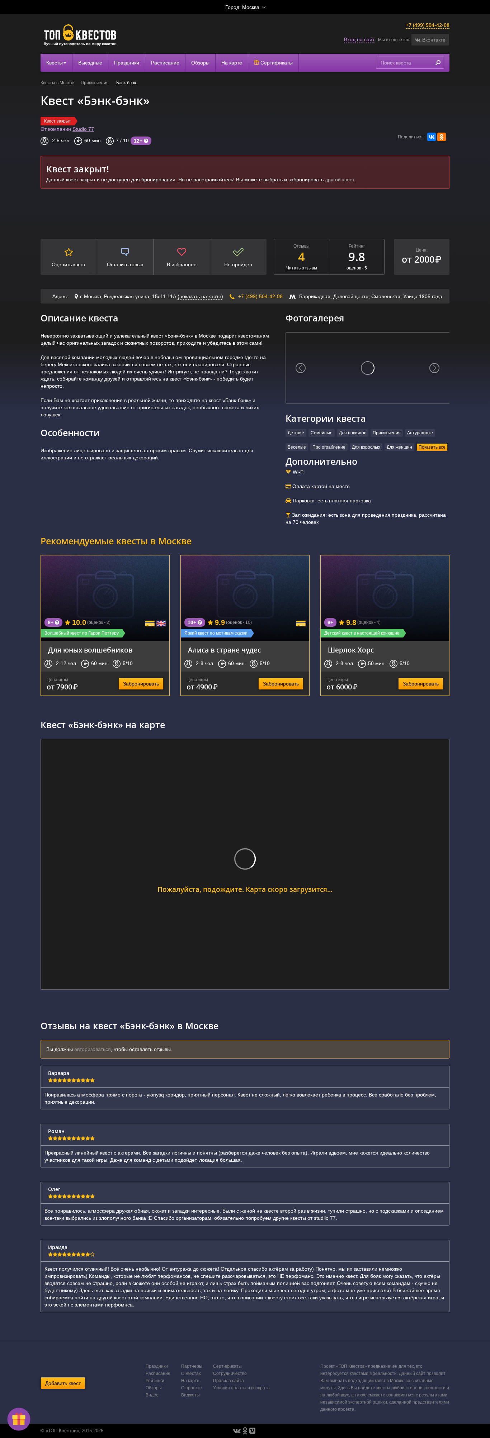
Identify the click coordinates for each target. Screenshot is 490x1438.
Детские (296, 432)
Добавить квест (63, 1383)
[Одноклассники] (441, 137)
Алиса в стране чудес (224, 649)
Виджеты (190, 1395)
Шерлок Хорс (351, 649)
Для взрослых (366, 447)
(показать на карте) (200, 296)
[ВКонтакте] (431, 137)
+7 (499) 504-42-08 (427, 25)
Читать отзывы (301, 268)
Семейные (322, 432)
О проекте (191, 1387)
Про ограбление (328, 447)
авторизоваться (92, 1049)
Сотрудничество (230, 1373)
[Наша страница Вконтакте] (237, 1431)
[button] (430, 40)
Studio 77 (83, 129)
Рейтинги (155, 1380)
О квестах (191, 1373)
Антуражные (420, 432)
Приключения (95, 82)
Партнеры (191, 1366)
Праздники (126, 63)
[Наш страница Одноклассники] (245, 1431)
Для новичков (352, 432)
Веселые (297, 447)
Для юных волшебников (90, 649)
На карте (231, 63)
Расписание (165, 63)
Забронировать (141, 684)
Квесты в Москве (57, 82)
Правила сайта (228, 1380)
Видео (152, 1395)
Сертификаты (276, 63)
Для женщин (399, 447)
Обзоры (200, 63)
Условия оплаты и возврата (241, 1387)
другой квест (339, 179)
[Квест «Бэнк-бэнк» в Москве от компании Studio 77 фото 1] (367, 368)
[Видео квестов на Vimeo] (252, 1431)
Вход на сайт (359, 39)
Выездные (90, 63)
